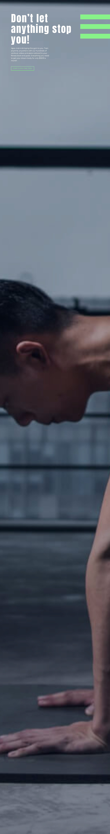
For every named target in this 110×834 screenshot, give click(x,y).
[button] (22, 68)
